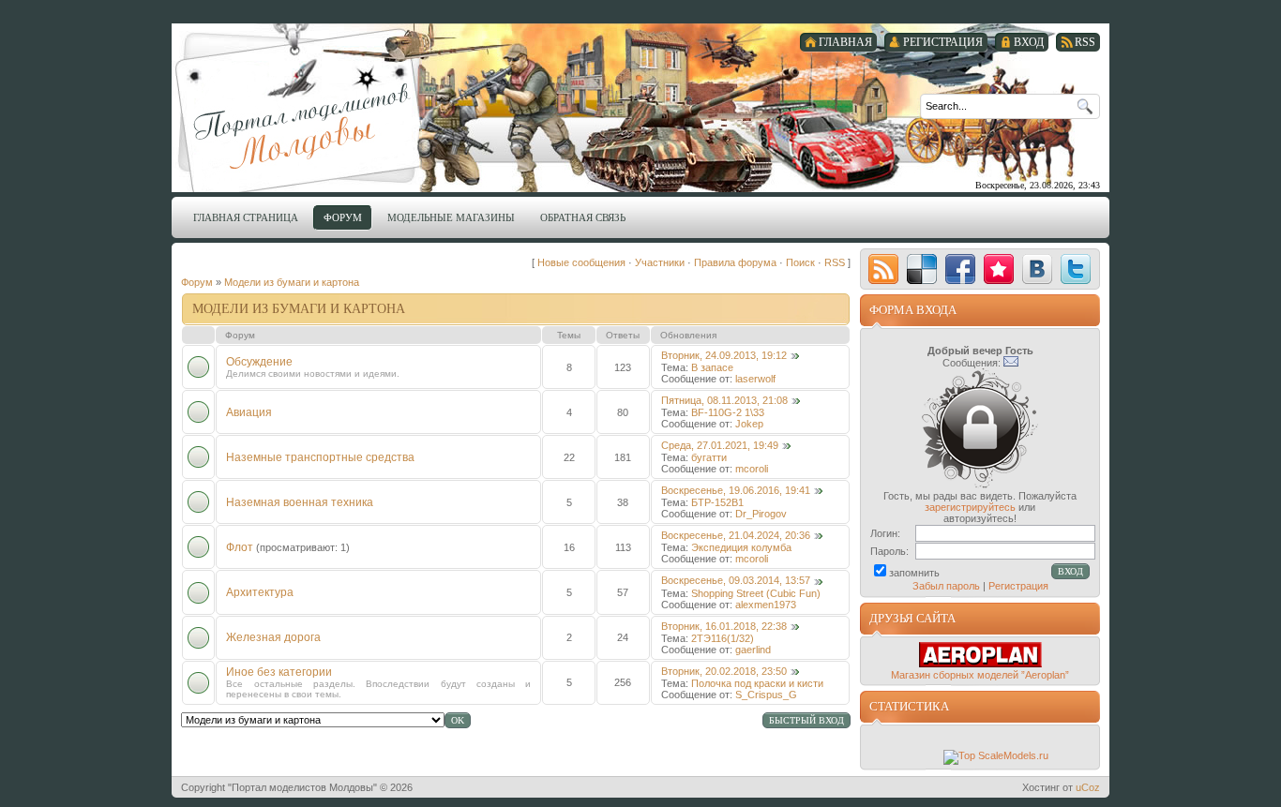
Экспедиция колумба (741, 547)
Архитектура (260, 592)
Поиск (800, 262)
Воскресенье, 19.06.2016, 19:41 (735, 490)
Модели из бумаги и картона (291, 282)
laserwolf (755, 378)
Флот (239, 547)
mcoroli (751, 468)
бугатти (709, 457)
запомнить (914, 572)
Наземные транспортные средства (320, 457)
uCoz (1088, 787)
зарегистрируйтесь (970, 507)
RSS (834, 262)
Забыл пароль (946, 585)
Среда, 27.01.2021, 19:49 (719, 445)
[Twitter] (1076, 269)
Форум (197, 282)
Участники (660, 262)
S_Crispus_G (766, 694)
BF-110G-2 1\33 (727, 412)
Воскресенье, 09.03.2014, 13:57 (735, 580)
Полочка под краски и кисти (757, 683)
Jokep (749, 423)
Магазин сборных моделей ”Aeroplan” (980, 674)
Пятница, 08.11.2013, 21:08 (724, 400)
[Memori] (999, 269)
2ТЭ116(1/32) (722, 638)
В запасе (712, 367)
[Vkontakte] (1037, 269)
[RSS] (883, 269)
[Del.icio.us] (922, 269)
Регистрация (1018, 585)
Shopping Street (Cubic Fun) (756, 593)
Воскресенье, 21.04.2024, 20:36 (735, 535)
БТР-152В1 (717, 502)
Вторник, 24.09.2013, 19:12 (724, 355)
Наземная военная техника (299, 502)
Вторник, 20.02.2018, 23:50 (724, 671)
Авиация (249, 412)
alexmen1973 (765, 604)
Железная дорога (273, 637)
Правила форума (735, 262)
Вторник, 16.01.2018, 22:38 (724, 626)
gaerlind (753, 649)
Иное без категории (279, 672)
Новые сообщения (581, 262)
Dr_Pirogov (761, 513)
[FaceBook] (960, 269)
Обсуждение (259, 361)
